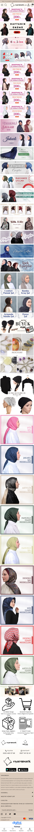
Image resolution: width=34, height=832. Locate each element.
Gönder (30, 810)
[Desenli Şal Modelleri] (17, 580)
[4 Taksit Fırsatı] (25, 723)
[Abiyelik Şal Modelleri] (17, 489)
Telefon (9, 750)
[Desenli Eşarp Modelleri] (17, 640)
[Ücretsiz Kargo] (8, 704)
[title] (17, 42)
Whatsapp (25, 750)
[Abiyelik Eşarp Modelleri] (17, 670)
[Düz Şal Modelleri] (17, 429)
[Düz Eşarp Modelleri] (17, 610)
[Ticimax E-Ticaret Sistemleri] (17, 827)
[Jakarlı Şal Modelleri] (17, 459)
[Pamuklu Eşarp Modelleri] (17, 519)
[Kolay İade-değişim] (8, 723)
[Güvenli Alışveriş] (25, 704)
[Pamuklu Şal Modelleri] (17, 549)
